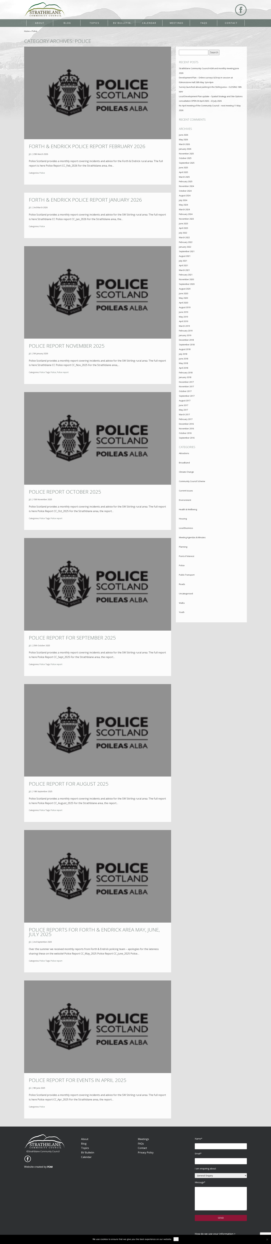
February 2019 (185, 330)
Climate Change (186, 471)
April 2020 (183, 302)
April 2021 (183, 265)
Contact (231, 22)
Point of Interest (186, 556)
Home (27, 31)
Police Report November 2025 (66, 345)
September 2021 (186, 251)
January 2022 (185, 246)
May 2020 (183, 298)
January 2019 (185, 335)
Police (42, 173)
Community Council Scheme (192, 481)
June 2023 (183, 223)
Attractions (184, 453)
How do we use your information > (215, 1234)
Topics (94, 22)
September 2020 (186, 284)
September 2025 (186, 162)
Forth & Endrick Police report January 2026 (85, 199)
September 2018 (186, 344)
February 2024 (185, 214)
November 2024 (186, 186)
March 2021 (184, 270)
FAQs (203, 22)
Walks (182, 603)
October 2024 (185, 190)
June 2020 (183, 293)
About (39, 22)
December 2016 (186, 423)
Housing (183, 518)
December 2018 (186, 339)
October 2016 (185, 433)
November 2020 (186, 279)
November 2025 (186, 153)
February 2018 (185, 372)
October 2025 (185, 158)
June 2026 (183, 134)
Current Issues (186, 490)
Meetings (176, 22)
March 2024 (184, 209)
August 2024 (184, 195)
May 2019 (183, 316)
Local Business (186, 528)
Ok (176, 1239)
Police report (63, 372)
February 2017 (185, 419)
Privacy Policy (146, 1152)
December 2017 (186, 382)
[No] (267, 1239)
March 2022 (184, 237)
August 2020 (184, 288)
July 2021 (183, 260)
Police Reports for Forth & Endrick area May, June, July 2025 (94, 931)
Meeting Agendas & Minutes (192, 537)
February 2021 (185, 274)
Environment (185, 500)
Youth (181, 612)
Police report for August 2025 (68, 783)
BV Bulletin (122, 22)
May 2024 (183, 204)
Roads (182, 584)
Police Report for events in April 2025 (77, 1080)
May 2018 (183, 363)
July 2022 (183, 232)
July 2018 (183, 354)
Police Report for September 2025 (72, 637)
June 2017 (183, 405)
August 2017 (184, 400)
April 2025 (183, 172)
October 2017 (185, 391)
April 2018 (183, 367)
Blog (67, 22)
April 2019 (183, 321)
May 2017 (183, 409)
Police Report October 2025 (65, 491)
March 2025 (184, 176)
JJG (30, 154)
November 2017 (186, 386)
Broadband (184, 462)
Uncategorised (186, 593)
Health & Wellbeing (188, 509)
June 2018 (183, 358)
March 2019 (184, 326)
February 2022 (185, 242)
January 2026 (185, 148)
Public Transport (186, 574)
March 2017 (184, 414)
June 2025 (183, 167)
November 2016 (186, 428)
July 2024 (183, 200)
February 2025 (185, 181)
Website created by (35, 1166)
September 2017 (186, 395)
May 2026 (183, 139)
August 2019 (184, 307)
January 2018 (185, 377)
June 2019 (183, 312)
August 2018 (184, 349)
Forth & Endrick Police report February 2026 (87, 146)
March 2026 (184, 144)
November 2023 (186, 218)
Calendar (149, 22)
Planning (183, 546)
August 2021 (184, 256)
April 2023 (183, 228)
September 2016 (186, 437)
